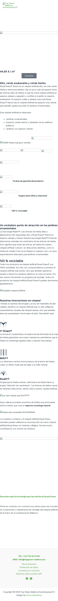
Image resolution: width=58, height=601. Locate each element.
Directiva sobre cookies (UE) (29, 574)
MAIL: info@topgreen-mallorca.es (29, 559)
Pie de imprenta (29, 564)
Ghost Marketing (34, 595)
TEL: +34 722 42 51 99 (29, 556)
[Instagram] (31, 578)
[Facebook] (27, 578)
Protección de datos (29, 567)
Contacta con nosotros (29, 570)
